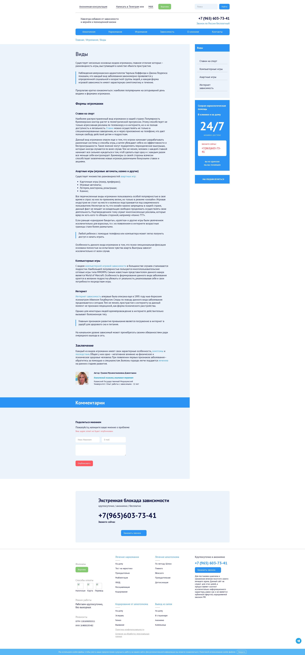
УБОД (117, 582)
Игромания (141, 31)
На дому (119, 563)
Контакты (217, 31)
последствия (82, 354)
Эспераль (119, 615)
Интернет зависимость (88, 296)
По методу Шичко (163, 563)
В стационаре (161, 615)
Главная (80, 39)
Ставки (110, 128)
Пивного (159, 568)
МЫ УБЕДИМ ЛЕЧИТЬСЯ (213, 179)
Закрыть (241, 652)
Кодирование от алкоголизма (131, 604)
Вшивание (119, 625)
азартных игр (128, 176)
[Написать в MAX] (298, 635)
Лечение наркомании (127, 557)
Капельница (160, 625)
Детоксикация (161, 582)
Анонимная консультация (93, 6)
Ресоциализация (122, 587)
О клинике (193, 31)
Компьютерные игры (211, 69)
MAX (150, 6)
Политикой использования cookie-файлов (217, 652)
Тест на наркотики (123, 568)
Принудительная (162, 577)
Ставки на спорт (208, 61)
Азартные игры (208, 77)
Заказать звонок (132, 532)
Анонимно (159, 620)
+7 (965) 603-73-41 (214, 18)
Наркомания (115, 31)
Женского (159, 573)
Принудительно (122, 573)
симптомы (157, 351)
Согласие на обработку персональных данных (132, 635)
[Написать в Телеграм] (298, 641)
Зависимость (167, 31)
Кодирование (121, 591)
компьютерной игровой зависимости (105, 266)
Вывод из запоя (163, 604)
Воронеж (165, 6)
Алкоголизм (88, 31)
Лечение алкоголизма (167, 557)
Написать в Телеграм (127, 6)
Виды (103, 39)
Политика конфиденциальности (129, 629)
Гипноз (118, 620)
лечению (163, 360)
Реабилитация (121, 577)
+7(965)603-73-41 (127, 515)
